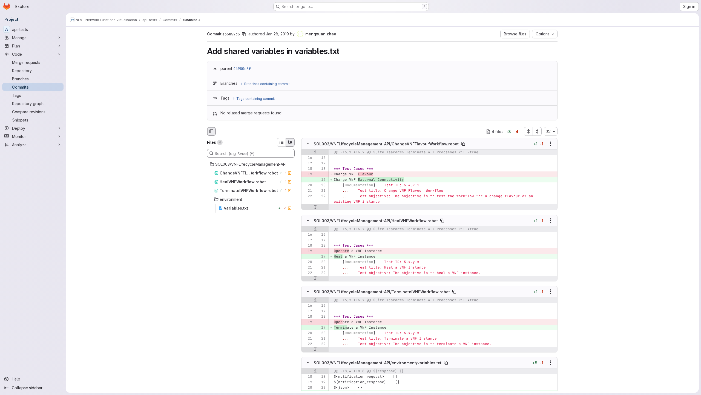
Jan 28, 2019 (277, 34)
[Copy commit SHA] (244, 34)
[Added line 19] (321, 180)
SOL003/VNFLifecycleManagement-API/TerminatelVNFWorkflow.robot (382, 291)
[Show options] (550, 144)
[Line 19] (307, 382)
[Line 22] (307, 196)
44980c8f (242, 68)
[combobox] (551, 131)
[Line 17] (307, 163)
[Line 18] (307, 169)
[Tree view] (290, 142)
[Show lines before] (315, 152)
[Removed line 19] (307, 174)
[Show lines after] (315, 207)
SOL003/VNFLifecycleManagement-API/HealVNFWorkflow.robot (376, 220)
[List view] (281, 142)
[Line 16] (307, 158)
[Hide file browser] (211, 131)
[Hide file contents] (308, 144)
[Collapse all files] (537, 131)
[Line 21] (307, 191)
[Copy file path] (463, 144)
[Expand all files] (528, 131)
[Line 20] (307, 185)
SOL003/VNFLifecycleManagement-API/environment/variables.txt (377, 362)
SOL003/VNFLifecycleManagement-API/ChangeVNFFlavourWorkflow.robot (386, 144)
